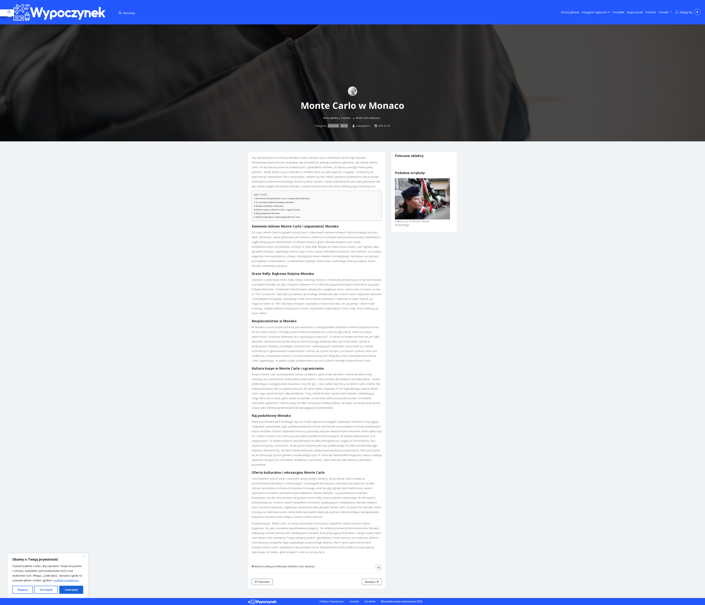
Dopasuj (23, 589)
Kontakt (664, 12)
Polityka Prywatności (331, 601)
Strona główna (570, 12)
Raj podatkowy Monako (268, 213)
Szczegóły (46, 589)
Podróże (650, 12)
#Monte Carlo (296, 566)
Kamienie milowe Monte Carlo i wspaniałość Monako (283, 198)
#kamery (259, 566)
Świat (344, 125)
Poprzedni (263, 581)
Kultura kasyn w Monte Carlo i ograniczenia (278, 209)
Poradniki (618, 12)
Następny (370, 581)
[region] (47, 575)
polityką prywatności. (67, 580)
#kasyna (270, 566)
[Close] (84, 556)
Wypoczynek (635, 12)
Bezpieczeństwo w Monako (269, 206)
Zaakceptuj (71, 589)
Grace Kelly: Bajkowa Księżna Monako (275, 202)
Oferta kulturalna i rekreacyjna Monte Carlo (278, 217)
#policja (309, 566)
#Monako (282, 566)
